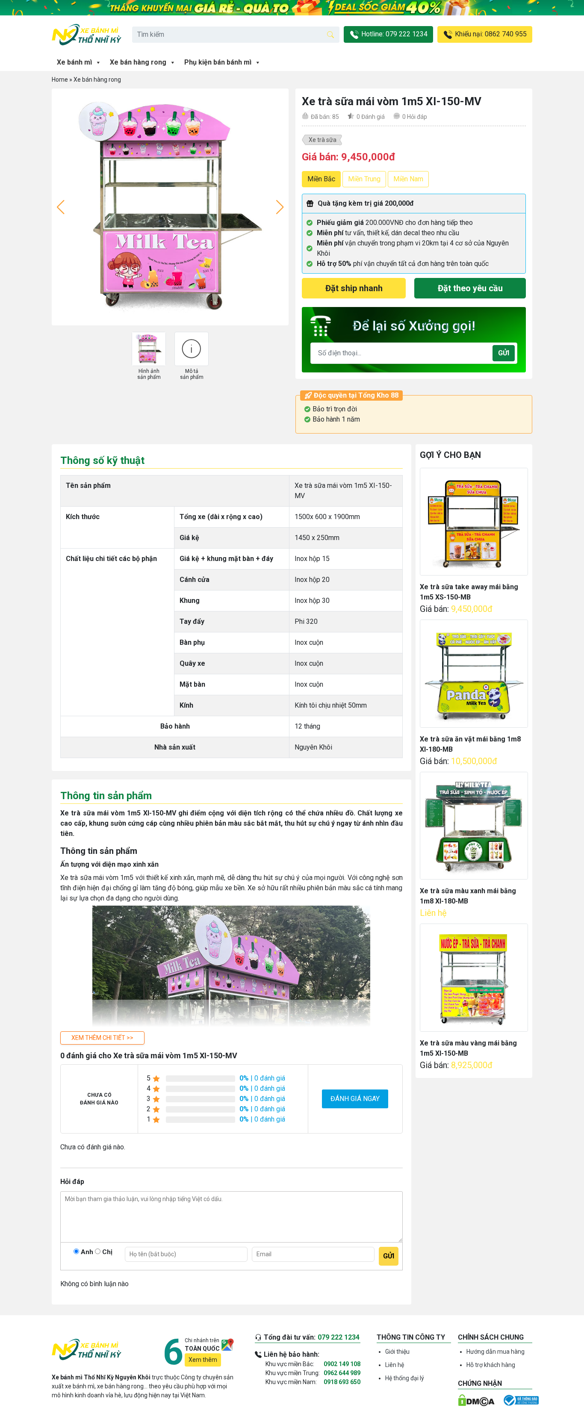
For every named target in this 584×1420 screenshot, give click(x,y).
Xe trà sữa (322, 139)
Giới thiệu (397, 1351)
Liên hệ (394, 1364)
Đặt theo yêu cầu (470, 288)
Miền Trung (364, 179)
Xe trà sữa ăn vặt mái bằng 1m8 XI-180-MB (470, 744)
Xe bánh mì (74, 62)
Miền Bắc (321, 179)
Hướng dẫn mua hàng (495, 1351)
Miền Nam (408, 179)
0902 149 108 (342, 1364)
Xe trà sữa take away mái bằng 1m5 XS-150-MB (469, 592)
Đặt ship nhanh (354, 288)
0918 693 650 (342, 1382)
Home (60, 79)
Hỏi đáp (414, 116)
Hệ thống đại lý (404, 1378)
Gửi (503, 353)
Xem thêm (203, 1359)
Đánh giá (371, 116)
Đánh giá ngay (355, 1099)
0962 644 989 (342, 1373)
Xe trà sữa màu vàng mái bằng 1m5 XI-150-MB (468, 1048)
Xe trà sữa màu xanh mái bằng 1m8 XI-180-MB (468, 896)
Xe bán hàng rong (138, 62)
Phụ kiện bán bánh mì (217, 62)
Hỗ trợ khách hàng (490, 1364)
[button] (102, 1038)
